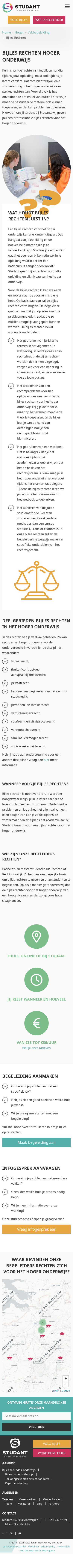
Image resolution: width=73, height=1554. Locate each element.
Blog (39, 1503)
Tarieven (7, 1499)
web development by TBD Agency (37, 1550)
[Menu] (67, 5)
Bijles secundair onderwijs (18, 1470)
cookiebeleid (63, 1546)
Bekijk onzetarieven (36, 1048)
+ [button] (66, 1378)
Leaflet (55, 1390)
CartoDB (66, 1390)
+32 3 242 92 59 (55, 1519)
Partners (53, 1503)
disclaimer (33, 1546)
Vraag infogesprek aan (36, 1229)
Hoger (19, 32)
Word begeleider (49, 20)
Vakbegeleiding (39, 32)
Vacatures (24, 1503)
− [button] (66, 1384)
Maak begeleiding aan (37, 1142)
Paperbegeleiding (16, 1483)
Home (6, 32)
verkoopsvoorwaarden (14, 1546)
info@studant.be (17, 1524)
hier (46, 760)
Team (8, 1503)
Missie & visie (51, 1499)
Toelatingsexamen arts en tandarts (27, 1478)
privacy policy (48, 1546)
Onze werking (27, 1499)
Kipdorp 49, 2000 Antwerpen (20, 1519)
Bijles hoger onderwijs (19, 1474)
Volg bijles (19, 20)
